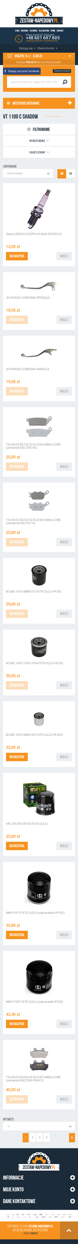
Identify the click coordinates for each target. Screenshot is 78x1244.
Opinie (53, 30)
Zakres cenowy (37, 152)
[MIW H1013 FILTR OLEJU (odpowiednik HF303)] (39, 888)
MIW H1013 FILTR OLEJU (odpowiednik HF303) (35, 912)
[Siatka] (61, 173)
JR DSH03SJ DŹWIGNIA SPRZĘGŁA (28, 297)
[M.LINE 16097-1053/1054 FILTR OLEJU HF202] (39, 647)
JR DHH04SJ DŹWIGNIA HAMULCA (27, 369)
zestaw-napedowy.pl (41, 1226)
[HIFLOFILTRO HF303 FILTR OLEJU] (39, 799)
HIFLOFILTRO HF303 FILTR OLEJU (27, 823)
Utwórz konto (45, 48)
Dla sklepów (44, 30)
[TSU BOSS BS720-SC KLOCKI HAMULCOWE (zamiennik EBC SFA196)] (39, 426)
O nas (17, 30)
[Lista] (70, 173)
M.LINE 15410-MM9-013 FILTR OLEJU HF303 (33, 591)
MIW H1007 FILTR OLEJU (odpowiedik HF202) (34, 1001)
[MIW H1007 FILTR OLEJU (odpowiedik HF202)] (39, 977)
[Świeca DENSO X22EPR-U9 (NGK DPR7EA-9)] (39, 209)
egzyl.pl (34, 1233)
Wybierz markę (37, 140)
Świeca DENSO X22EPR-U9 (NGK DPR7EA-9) (34, 234)
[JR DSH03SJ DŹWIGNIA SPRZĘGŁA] (39, 285)
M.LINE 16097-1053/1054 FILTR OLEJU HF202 (34, 663)
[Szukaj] (65, 82)
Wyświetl (8, 1119)
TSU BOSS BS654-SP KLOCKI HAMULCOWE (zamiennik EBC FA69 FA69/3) (33, 1079)
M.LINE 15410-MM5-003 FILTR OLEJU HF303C (34, 734)
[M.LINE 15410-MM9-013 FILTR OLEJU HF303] (39, 575)
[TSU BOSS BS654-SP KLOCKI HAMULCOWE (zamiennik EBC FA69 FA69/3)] (39, 1059)
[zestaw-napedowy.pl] (39, 13)
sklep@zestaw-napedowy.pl (42, 40)
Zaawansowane (62, 70)
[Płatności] (39, 1216)
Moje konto (13, 1189)
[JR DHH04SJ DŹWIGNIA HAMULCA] (39, 353)
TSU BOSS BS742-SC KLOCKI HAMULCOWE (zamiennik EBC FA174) (33, 521)
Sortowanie (10, 166)
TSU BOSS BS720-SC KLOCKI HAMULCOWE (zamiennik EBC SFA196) (33, 446)
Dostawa (24, 30)
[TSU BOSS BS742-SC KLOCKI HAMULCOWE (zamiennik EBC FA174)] (39, 502)
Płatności (33, 30)
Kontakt (60, 30)
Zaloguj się (26, 48)
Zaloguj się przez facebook (23, 71)
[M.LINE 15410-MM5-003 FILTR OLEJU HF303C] (39, 718)
